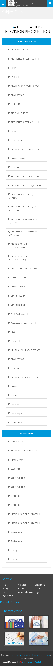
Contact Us (39, 588)
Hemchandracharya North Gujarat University (30, 655)
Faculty (5, 588)
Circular (21, 588)
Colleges (22, 584)
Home (4, 584)
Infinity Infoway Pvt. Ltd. (31, 662)
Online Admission (26, 592)
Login (37, 592)
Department (40, 584)
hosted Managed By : (10, 662)
